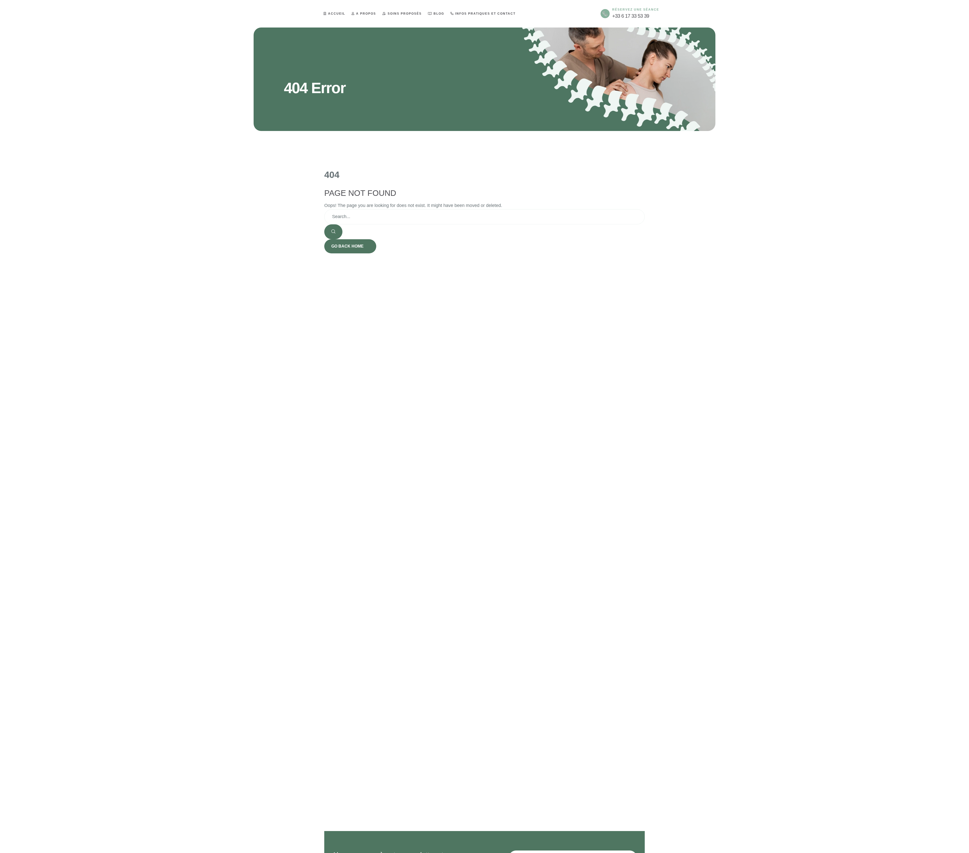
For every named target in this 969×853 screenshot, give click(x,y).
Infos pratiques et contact (485, 13)
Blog (439, 13)
